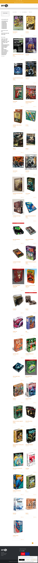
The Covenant (28, 193)
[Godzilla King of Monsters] (18, 481)
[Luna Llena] (31, 45)
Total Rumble (15, 101)
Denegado (28, 559)
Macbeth (14, 398)
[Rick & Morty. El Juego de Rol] (18, 459)
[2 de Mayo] (31, 23)
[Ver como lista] (31, 12)
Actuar (5, 47)
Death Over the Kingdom (29, 239)
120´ (4, 34)
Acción (2, 47)
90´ (2, 34)
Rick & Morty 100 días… (16, 239)
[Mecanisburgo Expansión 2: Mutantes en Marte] (31, 92)
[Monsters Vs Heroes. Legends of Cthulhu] (18, 412)
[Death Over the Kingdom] (31, 230)
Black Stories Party (4, 53)
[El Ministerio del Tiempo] (18, 207)
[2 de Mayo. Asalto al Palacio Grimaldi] (18, 116)
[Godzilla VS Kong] (18, 526)
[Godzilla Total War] (31, 390)
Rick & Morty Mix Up (29, 376)
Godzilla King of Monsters (17, 490)
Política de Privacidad (4, 553)
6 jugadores (4, 28)
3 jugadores (4, 24)
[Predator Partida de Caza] (31, 345)
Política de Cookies (24, 561)
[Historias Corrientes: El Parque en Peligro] (31, 253)
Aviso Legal (32, 561)
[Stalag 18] (31, 139)
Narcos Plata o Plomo (29, 421)
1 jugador (4, 22)
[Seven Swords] (18, 162)
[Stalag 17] (18, 139)
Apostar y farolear (4, 49)
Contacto (2, 555)
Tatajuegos (27, 468)
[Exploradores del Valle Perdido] (18, 184)
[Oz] (31, 481)
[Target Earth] (31, 69)
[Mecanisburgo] (18, 23)
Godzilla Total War (28, 398)
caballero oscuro (4, 54)
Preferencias (34, 559)
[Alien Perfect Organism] (31, 436)
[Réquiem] (31, 504)
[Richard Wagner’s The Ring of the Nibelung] (18, 436)
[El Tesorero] (18, 300)
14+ (4, 42)
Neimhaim (14, 513)
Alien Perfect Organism (29, 444)
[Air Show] (31, 116)
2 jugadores (4, 23)
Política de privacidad (28, 561)
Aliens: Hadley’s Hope (16, 376)
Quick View (22, 59)
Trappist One (15, 331)
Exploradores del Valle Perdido (17, 193)
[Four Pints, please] (18, 345)
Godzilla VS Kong (15, 535)
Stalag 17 (14, 148)
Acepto (22, 559)
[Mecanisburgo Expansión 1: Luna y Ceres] (18, 45)
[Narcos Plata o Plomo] (31, 412)
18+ (2, 43)
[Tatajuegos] (31, 459)
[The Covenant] (31, 184)
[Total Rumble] (18, 92)
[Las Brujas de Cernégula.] (18, 253)
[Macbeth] (18, 390)
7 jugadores (3, 41)
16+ (6, 42)
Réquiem (27, 513)
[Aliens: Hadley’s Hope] (18, 367)
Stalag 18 (27, 148)
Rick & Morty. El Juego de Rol (17, 468)
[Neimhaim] (18, 504)
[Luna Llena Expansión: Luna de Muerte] (18, 69)
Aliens (2, 48)
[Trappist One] (18, 322)
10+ (8, 41)
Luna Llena (27, 54)
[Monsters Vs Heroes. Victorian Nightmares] (31, 276)
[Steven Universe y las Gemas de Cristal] (31, 207)
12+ (2, 42)
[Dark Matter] (31, 162)
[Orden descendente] (20, 12)
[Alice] (31, 322)
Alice (26, 331)
